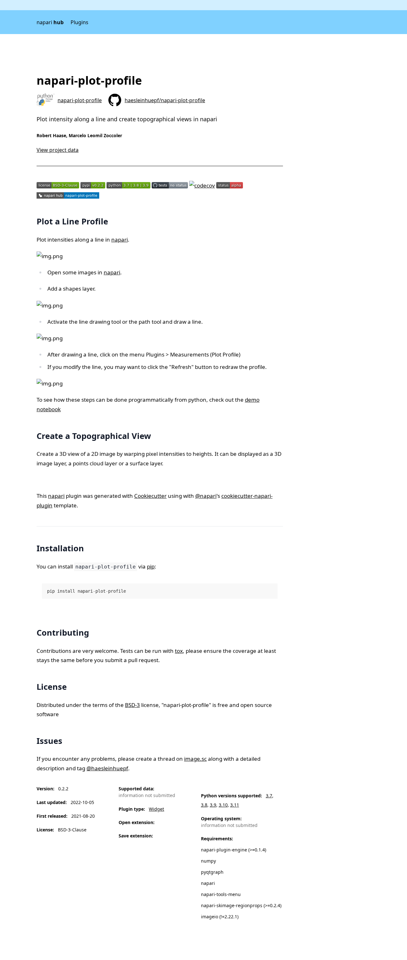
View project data (58, 149)
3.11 (234, 805)
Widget (156, 809)
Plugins (79, 22)
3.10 (223, 805)
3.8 (204, 805)
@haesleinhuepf (107, 768)
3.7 (269, 796)
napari (50, 22)
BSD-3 (132, 705)
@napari (206, 495)
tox (179, 650)
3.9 (213, 805)
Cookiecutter (150, 495)
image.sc (195, 758)
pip (151, 566)
